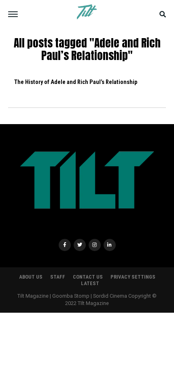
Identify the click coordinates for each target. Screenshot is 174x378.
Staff (57, 277)
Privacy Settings (132, 277)
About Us (30, 277)
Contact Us (88, 277)
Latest (90, 283)
